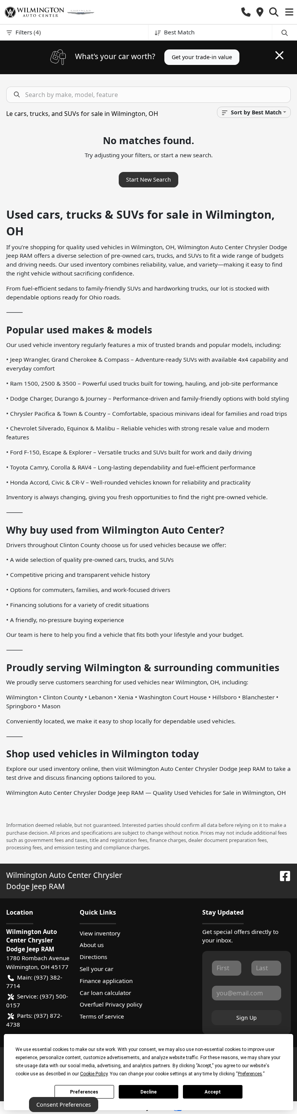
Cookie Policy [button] (94, 1074)
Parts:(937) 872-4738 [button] (34, 1020)
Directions (93, 957)
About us (92, 945)
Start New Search (148, 179)
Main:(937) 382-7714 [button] (34, 981)
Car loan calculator (105, 993)
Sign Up (246, 1017)
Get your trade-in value (202, 57)
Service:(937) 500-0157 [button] (37, 1000)
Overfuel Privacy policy (111, 1004)
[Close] (279, 55)
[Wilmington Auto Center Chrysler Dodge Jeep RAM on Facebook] (282, 875)
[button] (246, 12)
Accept (213, 1092)
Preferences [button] (250, 1074)
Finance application (106, 981)
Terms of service (102, 1016)
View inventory (100, 933)
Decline (148, 1092)
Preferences (84, 1092)
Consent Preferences (63, 1104)
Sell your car (96, 969)
